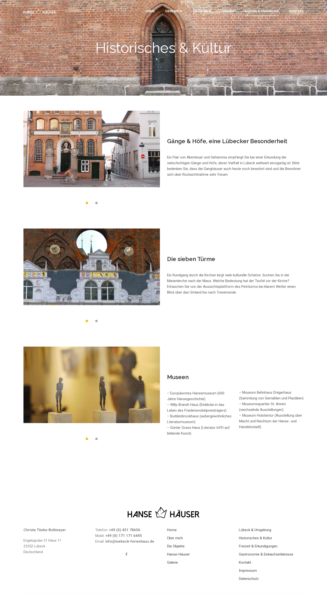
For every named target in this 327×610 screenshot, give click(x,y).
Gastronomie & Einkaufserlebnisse (266, 554)
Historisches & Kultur (255, 538)
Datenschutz (249, 579)
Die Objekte (202, 11)
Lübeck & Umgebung (262, 11)
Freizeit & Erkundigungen (258, 546)
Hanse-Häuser (178, 554)
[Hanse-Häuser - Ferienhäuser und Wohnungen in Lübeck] (39, 12)
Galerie (228, 11)
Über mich (173, 11)
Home (150, 11)
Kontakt (296, 11)
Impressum (248, 570)
